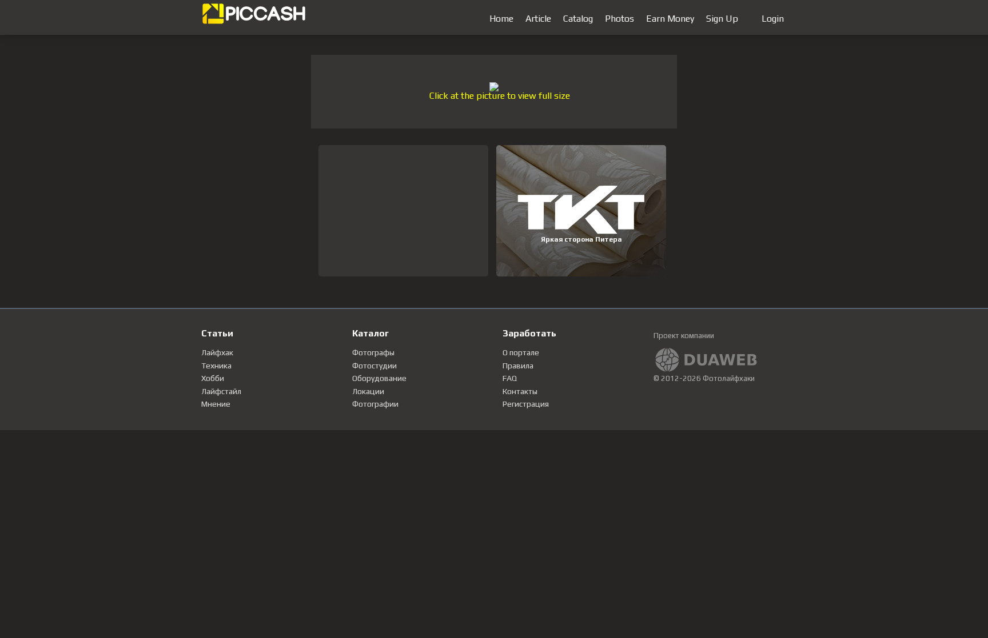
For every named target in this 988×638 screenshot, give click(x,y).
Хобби (212, 378)
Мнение (215, 403)
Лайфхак (217, 352)
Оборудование (379, 378)
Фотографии (375, 403)
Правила (518, 365)
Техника (216, 365)
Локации (368, 391)
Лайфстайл (221, 391)
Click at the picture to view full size (499, 95)
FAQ (510, 378)
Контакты (520, 391)
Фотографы (373, 352)
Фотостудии (374, 365)
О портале (521, 352)
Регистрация (526, 403)
